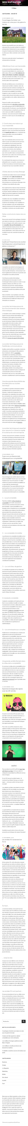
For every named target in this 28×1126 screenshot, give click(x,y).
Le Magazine (5, 1068)
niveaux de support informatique (16, 338)
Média (3, 1074)
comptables (17, 353)
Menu (14, 8)
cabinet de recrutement (8, 679)
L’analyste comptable (13, 610)
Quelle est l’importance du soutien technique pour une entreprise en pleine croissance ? (14, 244)
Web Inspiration (11, 2)
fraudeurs (19, 422)
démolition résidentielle (18, 104)
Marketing (5, 1071)
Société (4, 1080)
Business (4, 1062)
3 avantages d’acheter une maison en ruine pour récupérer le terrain (14, 22)
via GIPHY (14, 765)
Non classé (5, 1077)
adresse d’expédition (20, 405)
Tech (3, 1083)
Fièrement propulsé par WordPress (11, 1122)
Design (4, 1065)
